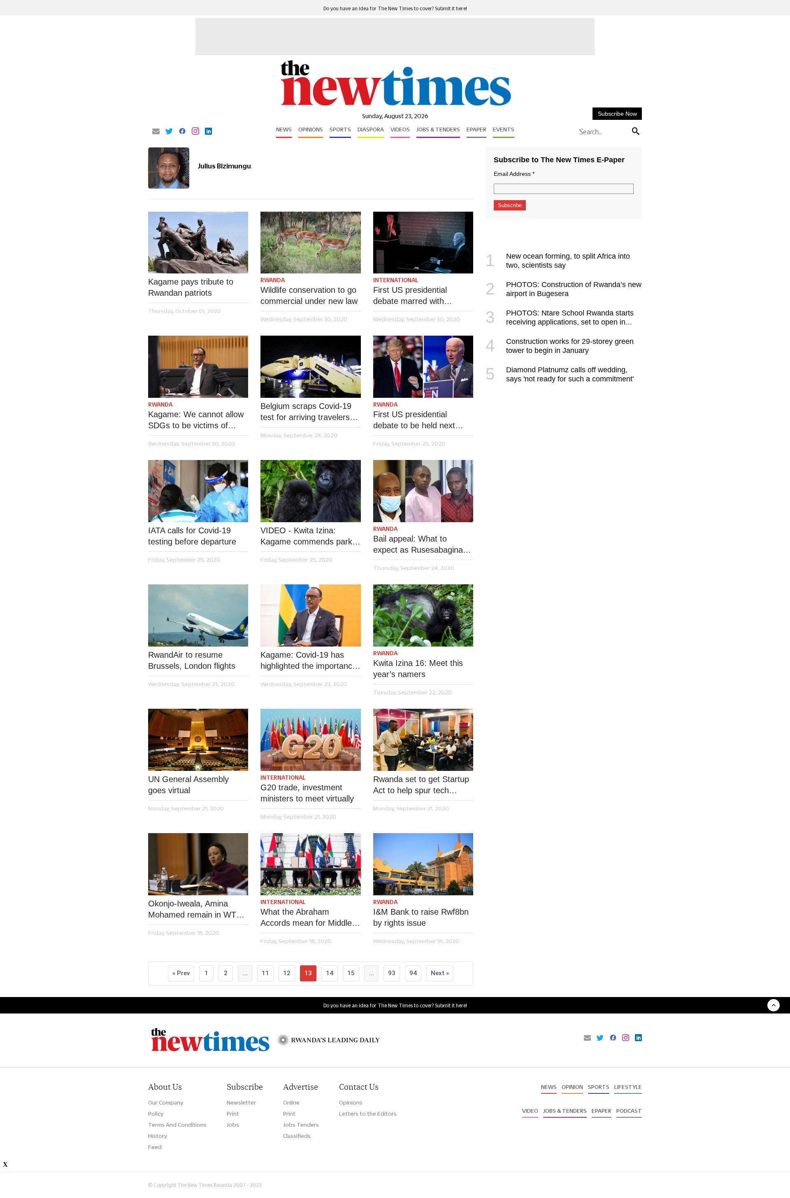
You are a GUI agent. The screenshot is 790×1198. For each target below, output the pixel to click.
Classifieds (297, 1136)
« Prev (181, 973)
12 (286, 973)
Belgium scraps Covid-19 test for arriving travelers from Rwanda (305, 412)
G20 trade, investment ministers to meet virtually (307, 793)
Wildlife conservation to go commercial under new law (309, 295)
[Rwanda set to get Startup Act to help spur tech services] (423, 740)
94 (413, 973)
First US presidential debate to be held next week (414, 420)
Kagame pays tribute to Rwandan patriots (190, 287)
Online (291, 1102)
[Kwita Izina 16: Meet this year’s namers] (423, 615)
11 (265, 973)
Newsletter (241, 1102)
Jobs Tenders (301, 1124)
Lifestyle (628, 1087)
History (157, 1136)
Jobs (233, 1124)
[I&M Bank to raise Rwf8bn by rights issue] (423, 864)
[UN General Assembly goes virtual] (198, 740)
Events (503, 129)
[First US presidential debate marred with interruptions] (423, 243)
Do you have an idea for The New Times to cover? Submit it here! (395, 8)
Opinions (310, 129)
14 (329, 973)
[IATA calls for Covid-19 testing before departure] (198, 491)
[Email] (156, 132)
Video (530, 1110)
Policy (155, 1113)
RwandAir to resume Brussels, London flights (191, 660)
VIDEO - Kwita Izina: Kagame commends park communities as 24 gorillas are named (308, 536)
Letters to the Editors (368, 1113)
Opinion (572, 1087)
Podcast (629, 1110)
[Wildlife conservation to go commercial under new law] (310, 243)
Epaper (476, 129)
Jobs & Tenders (438, 129)
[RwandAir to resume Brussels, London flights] (198, 615)
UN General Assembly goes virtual (188, 785)
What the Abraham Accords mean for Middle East (306, 918)
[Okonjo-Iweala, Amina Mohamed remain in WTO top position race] (198, 864)
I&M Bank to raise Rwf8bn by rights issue (421, 917)
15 (351, 973)
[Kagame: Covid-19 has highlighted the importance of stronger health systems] (310, 615)
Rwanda (272, 280)
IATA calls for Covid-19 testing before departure (192, 536)
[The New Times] (395, 106)
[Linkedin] (208, 132)
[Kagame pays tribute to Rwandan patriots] (198, 243)
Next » (440, 973)
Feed (155, 1147)
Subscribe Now (617, 113)
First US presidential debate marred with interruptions (410, 296)
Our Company (165, 1102)
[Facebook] (182, 132)
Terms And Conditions (177, 1124)
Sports (340, 129)
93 (391, 973)
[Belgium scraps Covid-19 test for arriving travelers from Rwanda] (310, 367)
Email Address (514, 173)
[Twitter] (169, 132)
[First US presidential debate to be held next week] (423, 367)
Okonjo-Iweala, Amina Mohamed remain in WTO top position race (195, 909)
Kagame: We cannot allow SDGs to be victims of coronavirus (196, 420)
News (284, 129)
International (395, 280)
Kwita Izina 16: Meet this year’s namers (418, 669)
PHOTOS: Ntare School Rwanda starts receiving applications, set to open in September (560, 322)
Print (233, 1113)
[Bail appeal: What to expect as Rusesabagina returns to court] (423, 491)
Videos (400, 129)
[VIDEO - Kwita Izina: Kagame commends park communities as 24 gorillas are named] (310, 491)
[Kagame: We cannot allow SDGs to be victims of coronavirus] (198, 367)
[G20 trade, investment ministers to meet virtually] (310, 740)
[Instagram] (195, 132)
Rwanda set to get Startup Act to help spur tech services (421, 785)
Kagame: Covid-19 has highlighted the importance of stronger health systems (309, 661)
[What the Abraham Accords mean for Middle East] (310, 864)
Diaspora (371, 129)
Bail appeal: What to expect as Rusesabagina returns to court (418, 545)
